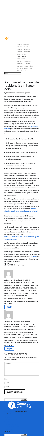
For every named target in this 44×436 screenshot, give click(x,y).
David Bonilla (10, 93)
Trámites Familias (22, 46)
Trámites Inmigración (23, 49)
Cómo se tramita (9, 411)
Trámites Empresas (23, 44)
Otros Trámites (21, 54)
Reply (9, 307)
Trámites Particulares (23, 51)
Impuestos (20, 42)
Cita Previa (33, 256)
